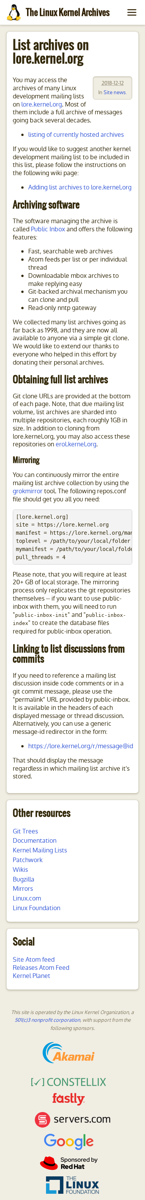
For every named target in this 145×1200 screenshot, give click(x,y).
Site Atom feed (34, 959)
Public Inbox (48, 229)
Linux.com (27, 898)
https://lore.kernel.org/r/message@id (80, 746)
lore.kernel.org (41, 104)
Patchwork (28, 860)
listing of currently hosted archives (76, 134)
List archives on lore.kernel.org (51, 51)
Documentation (34, 840)
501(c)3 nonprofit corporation (47, 1020)
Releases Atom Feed (41, 967)
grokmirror (28, 491)
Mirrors (23, 888)
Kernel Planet (31, 975)
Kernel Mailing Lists (40, 850)
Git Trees (25, 831)
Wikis (20, 869)
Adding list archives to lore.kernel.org (79, 187)
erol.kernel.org (76, 444)
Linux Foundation (36, 908)
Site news (115, 92)
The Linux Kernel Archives (67, 12)
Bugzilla (23, 879)
